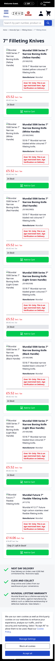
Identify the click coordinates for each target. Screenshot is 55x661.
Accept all (27, 653)
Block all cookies (27, 646)
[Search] (48, 23)
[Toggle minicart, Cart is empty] (48, 13)
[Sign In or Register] (41, 13)
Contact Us (46, 3)
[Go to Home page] (23, 13)
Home (5, 30)
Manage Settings (27, 638)
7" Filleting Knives (40, 30)
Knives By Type (14, 30)
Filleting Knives (27, 30)
